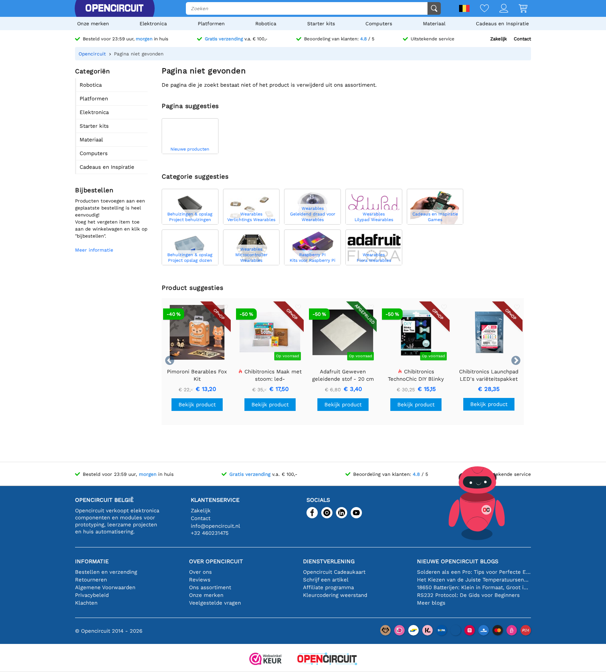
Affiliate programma (328, 587)
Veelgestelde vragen (215, 603)
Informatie (92, 561)
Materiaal (434, 23)
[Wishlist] (479, 9)
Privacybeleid (92, 595)
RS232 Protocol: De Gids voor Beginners (468, 595)
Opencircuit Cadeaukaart (334, 572)
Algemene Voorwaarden (105, 587)
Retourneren (91, 580)
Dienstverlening (329, 561)
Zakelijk (498, 38)
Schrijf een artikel (326, 580)
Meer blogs (431, 603)
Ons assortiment (210, 587)
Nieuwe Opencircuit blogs (457, 561)
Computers (378, 23)
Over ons (200, 572)
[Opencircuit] (114, 8)
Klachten (86, 603)
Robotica (265, 23)
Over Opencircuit (216, 561)
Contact (522, 38)
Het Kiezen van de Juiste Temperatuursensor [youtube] (474, 580)
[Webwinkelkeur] (265, 659)
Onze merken (93, 23)
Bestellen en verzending (106, 572)
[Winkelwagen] (517, 9)
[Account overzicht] (498, 9)
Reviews (199, 580)
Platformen (211, 23)
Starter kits (321, 23)
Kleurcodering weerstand (335, 595)
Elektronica (153, 23)
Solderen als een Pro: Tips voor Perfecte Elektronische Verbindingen (474, 572)
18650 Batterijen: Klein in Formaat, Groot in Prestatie (474, 587)
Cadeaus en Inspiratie (502, 23)
